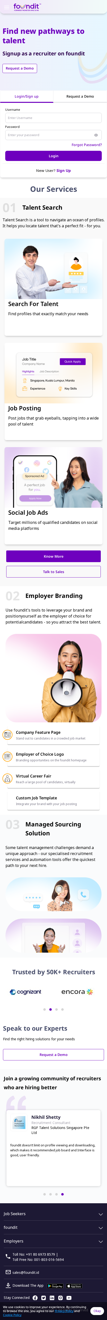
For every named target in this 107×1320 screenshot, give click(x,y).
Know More (53, 556)
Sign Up (63, 170)
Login (53, 156)
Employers (13, 1241)
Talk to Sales (53, 571)
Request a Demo (20, 68)
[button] (45, 1009)
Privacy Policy (64, 1311)
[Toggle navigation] (6, 6)
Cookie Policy (12, 1315)
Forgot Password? (87, 144)
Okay (97, 1311)
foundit (10, 1227)
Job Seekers (15, 1213)
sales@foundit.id (25, 1272)
